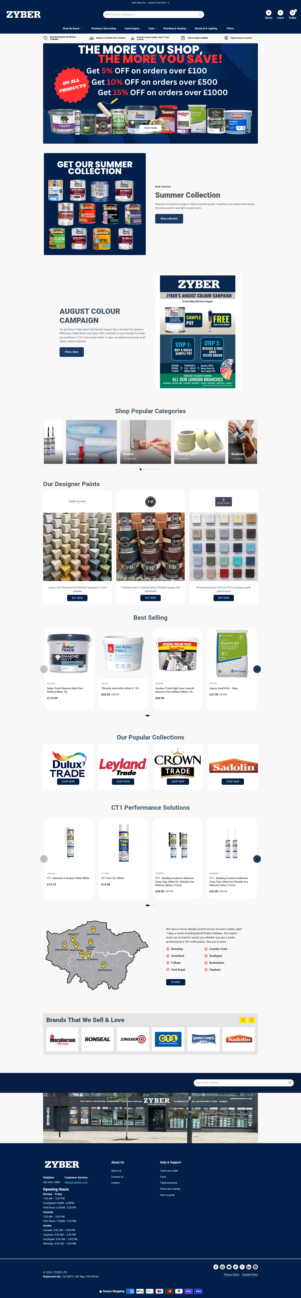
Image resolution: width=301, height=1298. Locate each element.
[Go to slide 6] (155, 469)
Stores (175, 982)
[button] (290, 14)
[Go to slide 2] (143, 469)
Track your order (169, 1170)
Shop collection (169, 218)
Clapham (215, 969)
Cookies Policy (250, 1274)
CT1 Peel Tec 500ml (112, 878)
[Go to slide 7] (157, 469)
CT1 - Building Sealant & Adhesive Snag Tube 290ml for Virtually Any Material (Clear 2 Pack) (228, 882)
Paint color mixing (170, 1188)
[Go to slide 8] (160, 469)
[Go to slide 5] (152, 469)
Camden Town (218, 949)
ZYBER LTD (60, 1272)
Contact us (117, 1176)
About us (116, 1170)
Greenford (177, 955)
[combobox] (153, 14)
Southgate (215, 955)
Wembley (177, 949)
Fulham (176, 962)
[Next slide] (257, 669)
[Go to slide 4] (149, 469)
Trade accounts (168, 1182)
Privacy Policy (231, 1274)
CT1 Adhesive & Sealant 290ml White (68, 878)
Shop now (150, 128)
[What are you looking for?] (199, 14)
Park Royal (178, 969)
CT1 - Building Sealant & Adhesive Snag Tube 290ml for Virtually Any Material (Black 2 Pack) (174, 882)
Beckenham (216, 962)
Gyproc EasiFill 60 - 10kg (223, 688)
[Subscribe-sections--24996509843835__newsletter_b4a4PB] (289, 1082)
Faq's (163, 1176)
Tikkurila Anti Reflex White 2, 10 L (120, 688)
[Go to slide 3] (146, 469)
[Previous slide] (44, 669)
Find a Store (72, 351)
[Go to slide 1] (140, 469)
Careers (115, 1182)
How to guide (167, 1195)
